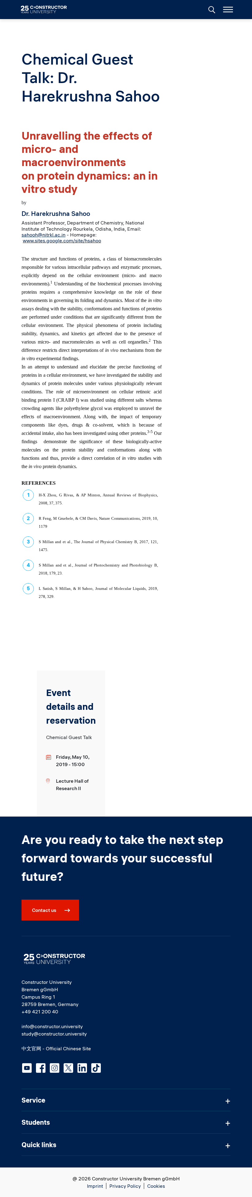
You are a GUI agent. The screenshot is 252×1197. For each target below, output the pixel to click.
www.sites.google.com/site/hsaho (60, 240)
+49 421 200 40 (40, 1011)
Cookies (156, 1186)
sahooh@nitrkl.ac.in (43, 235)
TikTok (96, 1068)
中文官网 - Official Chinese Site (56, 1048)
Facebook (40, 1068)
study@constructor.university (54, 1034)
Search (211, 9)
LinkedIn (82, 1068)
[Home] (47, 10)
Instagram (54, 1068)
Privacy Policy (125, 1186)
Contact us (44, 910)
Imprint (95, 1186)
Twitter (68, 1068)
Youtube (27, 1068)
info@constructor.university (52, 1026)
